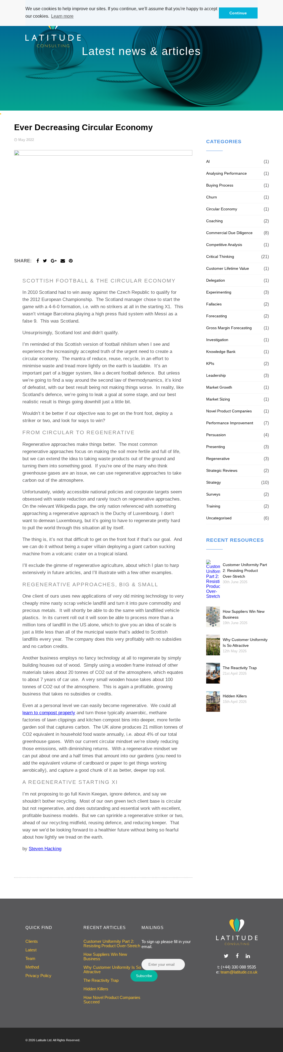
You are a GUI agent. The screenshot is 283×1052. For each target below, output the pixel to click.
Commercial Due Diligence (229, 233)
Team (30, 958)
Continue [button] (238, 13)
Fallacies (214, 304)
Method (32, 967)
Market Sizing (218, 399)
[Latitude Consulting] (237, 931)
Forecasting (216, 316)
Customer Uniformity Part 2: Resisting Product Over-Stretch (245, 570)
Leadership (216, 375)
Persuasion (216, 435)
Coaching (214, 221)
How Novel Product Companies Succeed (111, 999)
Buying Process (219, 185)
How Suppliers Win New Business (105, 956)
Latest (30, 950)
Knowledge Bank (220, 351)
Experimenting (218, 292)
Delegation (215, 280)
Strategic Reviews (221, 470)
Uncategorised (219, 518)
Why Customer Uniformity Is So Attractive (112, 969)
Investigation (217, 339)
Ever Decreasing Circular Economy (83, 127)
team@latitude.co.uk (239, 972)
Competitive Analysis (224, 244)
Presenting (215, 446)
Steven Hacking (45, 848)
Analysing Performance (226, 173)
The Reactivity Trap (240, 668)
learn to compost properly (48, 712)
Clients (31, 941)
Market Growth (219, 387)
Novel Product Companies (229, 411)
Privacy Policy (38, 975)
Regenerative (218, 458)
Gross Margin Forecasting (229, 328)
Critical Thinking (220, 256)
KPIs (210, 363)
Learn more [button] (62, 16)
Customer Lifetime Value (227, 268)
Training (213, 506)
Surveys (213, 494)
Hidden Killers (235, 696)
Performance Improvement (229, 423)
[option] (141, 55)
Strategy (213, 482)
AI (208, 161)
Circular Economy (221, 209)
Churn (211, 197)
